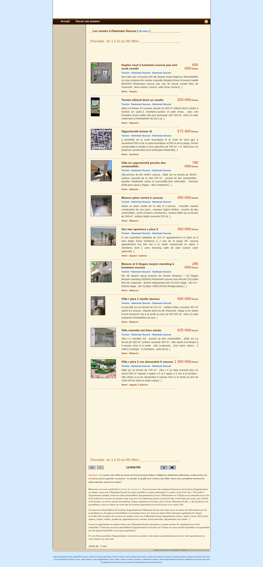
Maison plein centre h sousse (142, 197)
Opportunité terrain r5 (136, 131)
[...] (180, 87)
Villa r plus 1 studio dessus (140, 298)
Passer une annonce (88, 21)
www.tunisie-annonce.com (199, 550)
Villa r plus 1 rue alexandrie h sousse (147, 361)
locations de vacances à (130, 489)
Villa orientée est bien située (141, 330)
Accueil (65, 21)
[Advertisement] (131, 9)
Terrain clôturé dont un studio (142, 100)
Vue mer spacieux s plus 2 (139, 229)
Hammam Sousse (140, 73)
